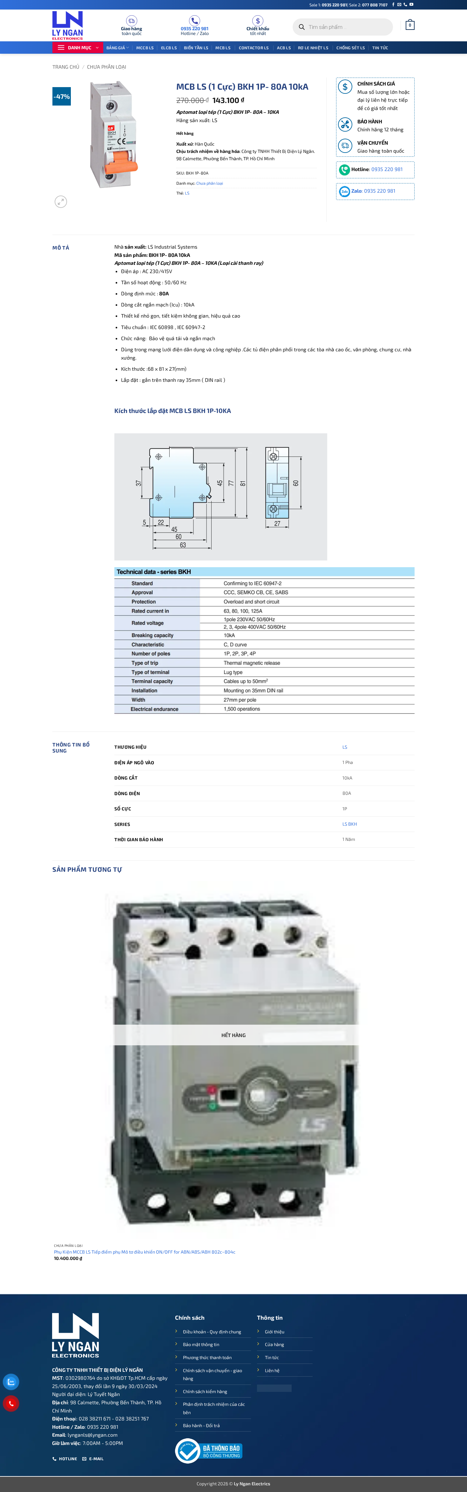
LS (187, 193)
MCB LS (223, 47)
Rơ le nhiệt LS (313, 47)
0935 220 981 (334, 4)
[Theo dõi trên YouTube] (411, 5)
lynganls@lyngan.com (93, 1435)
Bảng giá (115, 47)
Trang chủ (65, 67)
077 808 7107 (375, 4)
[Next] (76, 198)
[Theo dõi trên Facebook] (393, 5)
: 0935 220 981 (373, 191)
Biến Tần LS (196, 47)
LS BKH (349, 824)
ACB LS (284, 47)
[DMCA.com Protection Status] (274, 1387)
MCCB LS (145, 47)
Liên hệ (272, 1370)
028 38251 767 (132, 1418)
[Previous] (55, 1282)
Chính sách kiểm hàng (205, 1391)
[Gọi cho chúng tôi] (405, 5)
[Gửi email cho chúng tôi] (399, 5)
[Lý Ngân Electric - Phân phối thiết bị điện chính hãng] (71, 25)
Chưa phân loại (106, 67)
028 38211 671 (95, 1418)
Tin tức (380, 47)
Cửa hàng (274, 1344)
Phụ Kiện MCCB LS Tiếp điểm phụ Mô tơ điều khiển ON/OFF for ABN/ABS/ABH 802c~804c (144, 1252)
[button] (410, 25)
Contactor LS (254, 47)
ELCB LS (169, 47)
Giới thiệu (274, 1331)
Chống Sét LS (350, 47)
